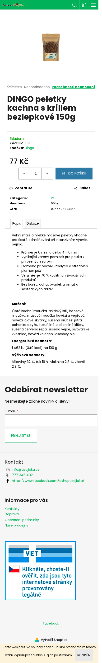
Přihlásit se (21, 435)
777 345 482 (22, 475)
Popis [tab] (16, 223)
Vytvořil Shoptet (54, 640)
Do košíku (77, 173)
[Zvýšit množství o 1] (47, 173)
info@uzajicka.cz (25, 469)
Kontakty (12, 508)
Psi (53, 198)
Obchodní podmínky (22, 519)
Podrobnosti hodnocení (73, 87)
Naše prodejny (16, 525)
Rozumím (84, 655)
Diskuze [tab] (33, 223)
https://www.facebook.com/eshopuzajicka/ (48, 480)
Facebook (51, 623)
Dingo (29, 148)
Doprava (12, 514)
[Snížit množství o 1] (24, 173)
